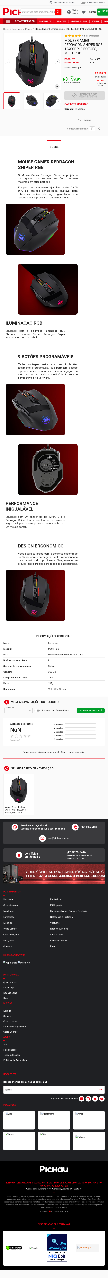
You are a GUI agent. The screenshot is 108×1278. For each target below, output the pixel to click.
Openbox (7, 946)
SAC (5, 1044)
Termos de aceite (12, 1055)
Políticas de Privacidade (15, 1060)
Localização (9, 987)
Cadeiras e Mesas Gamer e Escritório (68, 911)
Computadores (10, 905)
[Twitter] (94, 1099)
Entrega (7, 1011)
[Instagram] (87, 1099)
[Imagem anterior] (7, 61)
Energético (8, 940)
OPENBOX (95, 21)
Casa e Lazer (56, 934)
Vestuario (55, 923)
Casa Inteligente (11, 934)
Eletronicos (8, 917)
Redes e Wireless (59, 928)
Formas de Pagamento (14, 1026)
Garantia (7, 1016)
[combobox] (40, 12)
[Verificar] (14, 1250)
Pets (52, 946)
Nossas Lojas (10, 993)
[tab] (11, 101)
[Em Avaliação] (57, 1248)
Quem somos (10, 982)
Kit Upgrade (56, 905)
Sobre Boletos (10, 1031)
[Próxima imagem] (57, 61)
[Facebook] (81, 1099)
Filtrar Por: (10, 708)
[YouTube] (101, 1099)
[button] (79, 120)
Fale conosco (10, 1050)
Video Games (10, 928)
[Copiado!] (92, 128)
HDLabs (64, 1211)
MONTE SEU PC (45, 21)
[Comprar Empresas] (54, 874)
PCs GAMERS (61, 21)
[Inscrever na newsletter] (100, 1090)
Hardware (8, 899)
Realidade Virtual (58, 940)
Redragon (76, 67)
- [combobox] (6, 710)
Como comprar (10, 1021)
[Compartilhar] (99, 129)
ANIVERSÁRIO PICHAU (79, 21)
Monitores (8, 911)
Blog (5, 998)
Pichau (56, 1211)
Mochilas (7, 923)
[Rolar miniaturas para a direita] (58, 101)
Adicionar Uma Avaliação (90, 710)
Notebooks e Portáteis (61, 917)
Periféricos (55, 899)
